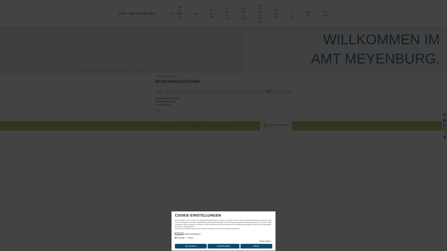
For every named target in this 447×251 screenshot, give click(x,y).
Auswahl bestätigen (223, 246)
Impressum (179, 234)
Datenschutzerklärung (192, 234)
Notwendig (181, 238)
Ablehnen (256, 246)
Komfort (190, 238)
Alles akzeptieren (190, 246)
